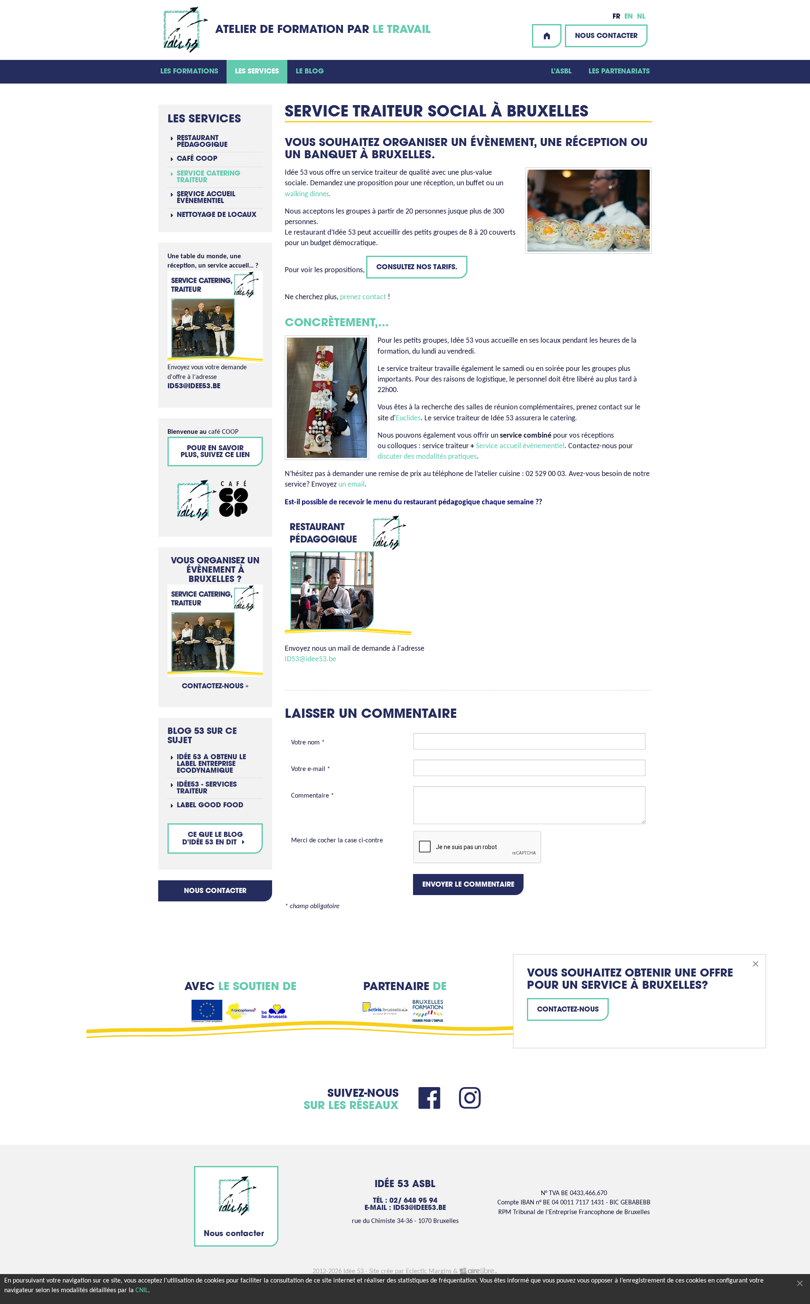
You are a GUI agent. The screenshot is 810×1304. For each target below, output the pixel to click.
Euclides (408, 418)
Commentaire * (312, 796)
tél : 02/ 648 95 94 (405, 1201)
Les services (257, 71)
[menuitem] (189, 72)
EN (628, 17)
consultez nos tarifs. (416, 267)
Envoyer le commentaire (468, 885)
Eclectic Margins (428, 1271)
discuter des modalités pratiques (427, 457)
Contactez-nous (568, 1009)
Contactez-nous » (215, 686)
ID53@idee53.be (310, 659)
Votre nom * (308, 742)
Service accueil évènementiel (520, 446)
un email (351, 485)
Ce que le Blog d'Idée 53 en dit (212, 839)
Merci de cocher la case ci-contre (337, 840)
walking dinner (306, 194)
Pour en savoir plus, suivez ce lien (215, 452)
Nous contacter (606, 36)
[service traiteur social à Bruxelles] (215, 631)
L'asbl (561, 71)
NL (641, 17)
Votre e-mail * (310, 769)
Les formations (189, 71)
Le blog (310, 71)
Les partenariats (619, 71)
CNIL (141, 1290)
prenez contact (363, 297)
